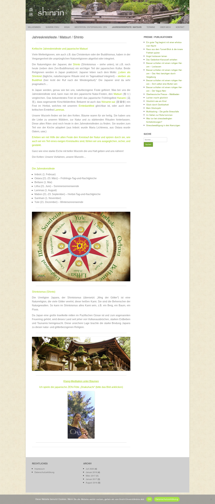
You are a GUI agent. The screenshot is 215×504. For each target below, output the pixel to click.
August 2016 (91, 482)
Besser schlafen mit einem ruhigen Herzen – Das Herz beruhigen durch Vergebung (164, 73)
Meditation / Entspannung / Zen (91, 27)
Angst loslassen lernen (156, 56)
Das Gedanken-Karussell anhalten (161, 59)
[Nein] (211, 499)
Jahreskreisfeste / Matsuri (126, 27)
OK (149, 499)
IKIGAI (67, 27)
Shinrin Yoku (52, 27)
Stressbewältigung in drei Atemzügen (163, 125)
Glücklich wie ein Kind (156, 101)
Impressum (39, 468)
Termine (151, 27)
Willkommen (34, 27)
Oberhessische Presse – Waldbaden (162, 94)
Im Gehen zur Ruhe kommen (159, 114)
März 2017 (90, 475)
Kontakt (180, 27)
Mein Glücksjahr (153, 107)
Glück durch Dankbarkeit (157, 104)
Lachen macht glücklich (157, 97)
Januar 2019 (91, 472)
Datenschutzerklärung (44, 472)
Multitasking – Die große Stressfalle (162, 111)
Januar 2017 (91, 479)
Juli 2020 (90, 468)
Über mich (165, 27)
